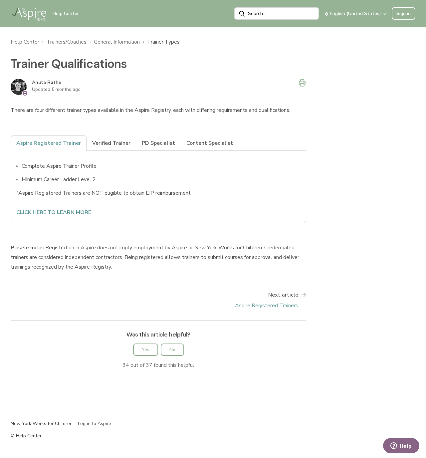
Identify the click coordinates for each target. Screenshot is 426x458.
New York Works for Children (42, 423)
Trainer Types (163, 42)
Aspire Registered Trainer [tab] (48, 143)
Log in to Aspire (94, 423)
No (172, 349)
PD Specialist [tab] (158, 143)
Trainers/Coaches (67, 42)
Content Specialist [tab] (209, 143)
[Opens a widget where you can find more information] (401, 446)
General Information (117, 42)
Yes (145, 349)
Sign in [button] (403, 13)
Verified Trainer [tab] (111, 143)
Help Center (25, 42)
